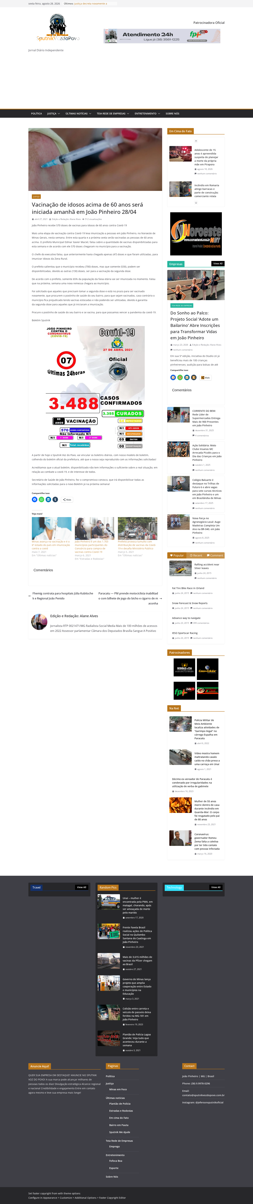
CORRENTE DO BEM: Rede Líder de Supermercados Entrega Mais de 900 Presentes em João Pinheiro (206, 418)
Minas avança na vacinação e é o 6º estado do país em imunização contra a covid (51, 545)
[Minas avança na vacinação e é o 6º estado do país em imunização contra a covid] (51, 528)
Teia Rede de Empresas (111, 113)
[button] (58, 113)
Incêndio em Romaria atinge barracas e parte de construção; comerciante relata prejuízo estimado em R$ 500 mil (207, 159)
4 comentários (202, 435)
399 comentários (201, 623)
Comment (216, 555)
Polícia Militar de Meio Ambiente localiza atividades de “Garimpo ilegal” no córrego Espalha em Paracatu (206, 729)
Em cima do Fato (119, 1117)
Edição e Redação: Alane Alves (66, 219)
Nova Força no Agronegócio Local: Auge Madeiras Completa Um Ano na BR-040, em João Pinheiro (206, 525)
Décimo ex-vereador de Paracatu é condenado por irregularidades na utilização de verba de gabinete (192, 782)
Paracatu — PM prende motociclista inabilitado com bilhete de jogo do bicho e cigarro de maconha (128, 598)
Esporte (113, 1168)
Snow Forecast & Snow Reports (190, 603)
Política (36, 113)
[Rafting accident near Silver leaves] (180, 568)
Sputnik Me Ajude (119, 1132)
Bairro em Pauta (118, 1125)
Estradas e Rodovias (121, 1110)
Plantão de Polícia (119, 1103)
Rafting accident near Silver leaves (206, 566)
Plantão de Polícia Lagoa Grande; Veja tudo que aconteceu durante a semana (137, 1040)
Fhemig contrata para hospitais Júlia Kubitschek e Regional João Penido (63, 595)
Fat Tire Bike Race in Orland (188, 588)
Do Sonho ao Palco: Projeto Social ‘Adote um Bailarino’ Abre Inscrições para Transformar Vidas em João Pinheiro (195, 325)
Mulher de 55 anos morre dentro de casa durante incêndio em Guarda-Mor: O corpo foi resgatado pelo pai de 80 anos (207, 810)
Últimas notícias (77, 113)
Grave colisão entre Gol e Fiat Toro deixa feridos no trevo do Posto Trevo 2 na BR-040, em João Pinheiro (207, 196)
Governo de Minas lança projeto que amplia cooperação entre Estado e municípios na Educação (137, 986)
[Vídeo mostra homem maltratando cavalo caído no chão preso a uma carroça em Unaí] (180, 761)
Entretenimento (145, 113)
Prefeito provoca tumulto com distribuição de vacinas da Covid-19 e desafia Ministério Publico (137, 545)
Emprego (114, 1146)
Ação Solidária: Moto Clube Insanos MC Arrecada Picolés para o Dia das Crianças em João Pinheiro (207, 453)
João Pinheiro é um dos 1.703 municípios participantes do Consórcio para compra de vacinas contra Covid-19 (91, 547)
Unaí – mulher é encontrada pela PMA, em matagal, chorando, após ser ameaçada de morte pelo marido (138, 905)
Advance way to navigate (186, 618)
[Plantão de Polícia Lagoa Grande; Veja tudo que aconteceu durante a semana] (109, 1042)
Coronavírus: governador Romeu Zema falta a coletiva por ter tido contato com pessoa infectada (207, 841)
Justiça (51, 113)
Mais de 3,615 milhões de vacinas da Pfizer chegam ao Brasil (137, 960)
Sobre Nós (172, 113)
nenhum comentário (207, 177)
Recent (197, 555)
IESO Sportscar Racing (185, 633)
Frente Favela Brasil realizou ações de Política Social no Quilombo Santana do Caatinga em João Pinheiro (137, 935)
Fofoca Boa (115, 1160)
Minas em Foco (118, 1089)
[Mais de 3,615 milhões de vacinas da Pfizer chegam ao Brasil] (109, 963)
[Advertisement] (126, 83)
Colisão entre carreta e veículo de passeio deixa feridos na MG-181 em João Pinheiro (137, 1014)
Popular (178, 555)
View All (218, 263)
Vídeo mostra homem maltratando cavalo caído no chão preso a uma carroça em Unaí (207, 759)
